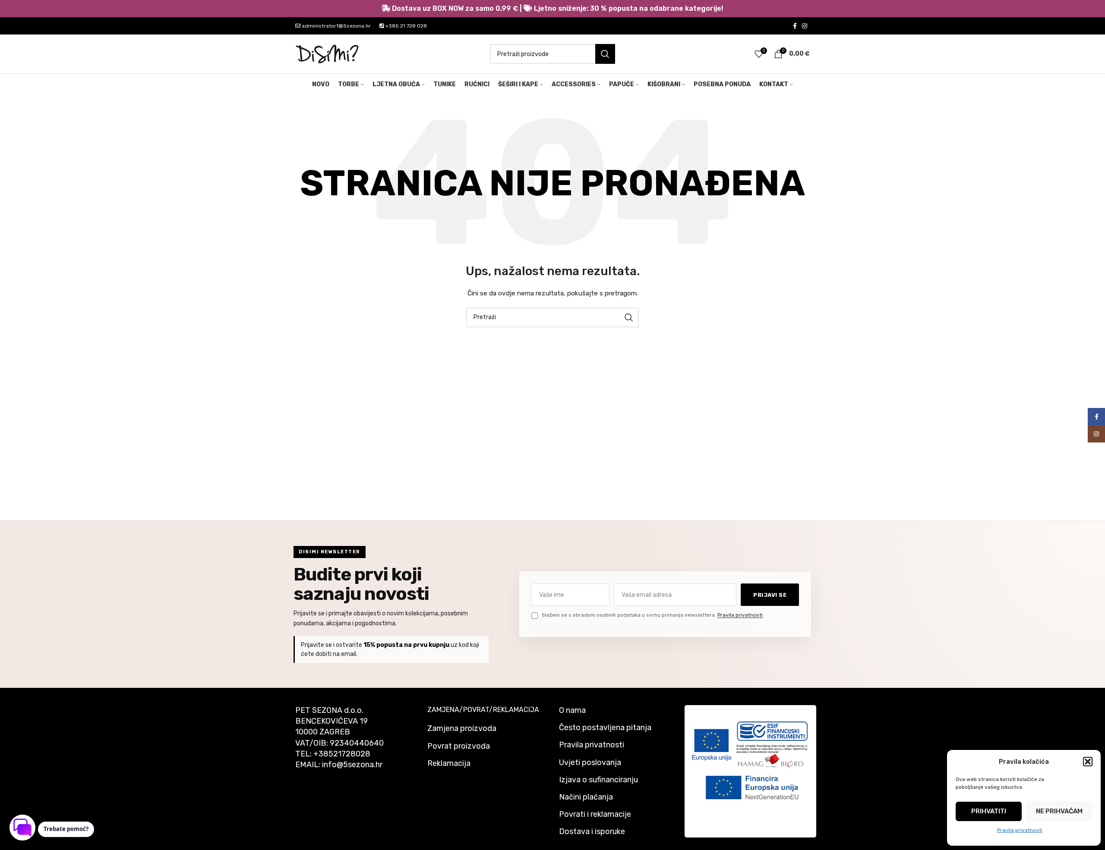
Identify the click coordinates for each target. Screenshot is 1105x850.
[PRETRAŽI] (605, 54)
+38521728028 (341, 754)
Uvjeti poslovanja (590, 762)
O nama (572, 710)
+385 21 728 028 (405, 26)
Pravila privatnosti (1019, 830)
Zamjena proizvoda (461, 728)
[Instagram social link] (804, 25)
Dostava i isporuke (592, 831)
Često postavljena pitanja (605, 727)
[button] (1087, 761)
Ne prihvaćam (1059, 811)
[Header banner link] (552, 8)
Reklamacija (448, 763)
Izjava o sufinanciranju (598, 779)
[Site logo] (327, 53)
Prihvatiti (988, 811)
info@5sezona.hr (352, 764)
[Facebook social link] (794, 25)
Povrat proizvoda (458, 746)
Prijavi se (769, 595)
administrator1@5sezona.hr (335, 26)
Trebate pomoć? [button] (66, 829)
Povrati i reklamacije (595, 814)
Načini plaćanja (586, 797)
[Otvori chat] (22, 827)
